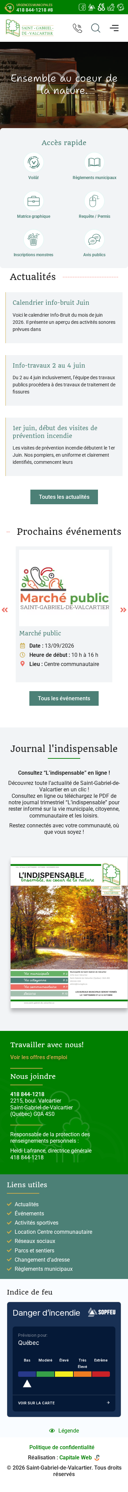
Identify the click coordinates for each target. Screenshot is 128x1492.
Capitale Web (75, 1457)
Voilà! (33, 177)
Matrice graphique (33, 216)
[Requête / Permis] (94, 201)
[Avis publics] (94, 239)
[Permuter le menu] (114, 28)
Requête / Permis (94, 216)
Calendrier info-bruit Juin (51, 302)
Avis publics (94, 254)
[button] (64, 497)
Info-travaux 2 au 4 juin (49, 365)
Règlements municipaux (94, 177)
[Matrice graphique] (33, 201)
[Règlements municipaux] (94, 162)
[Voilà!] (33, 162)
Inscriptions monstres (33, 254)
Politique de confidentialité (62, 1447)
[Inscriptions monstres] (33, 239)
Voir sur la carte (36, 1403)
